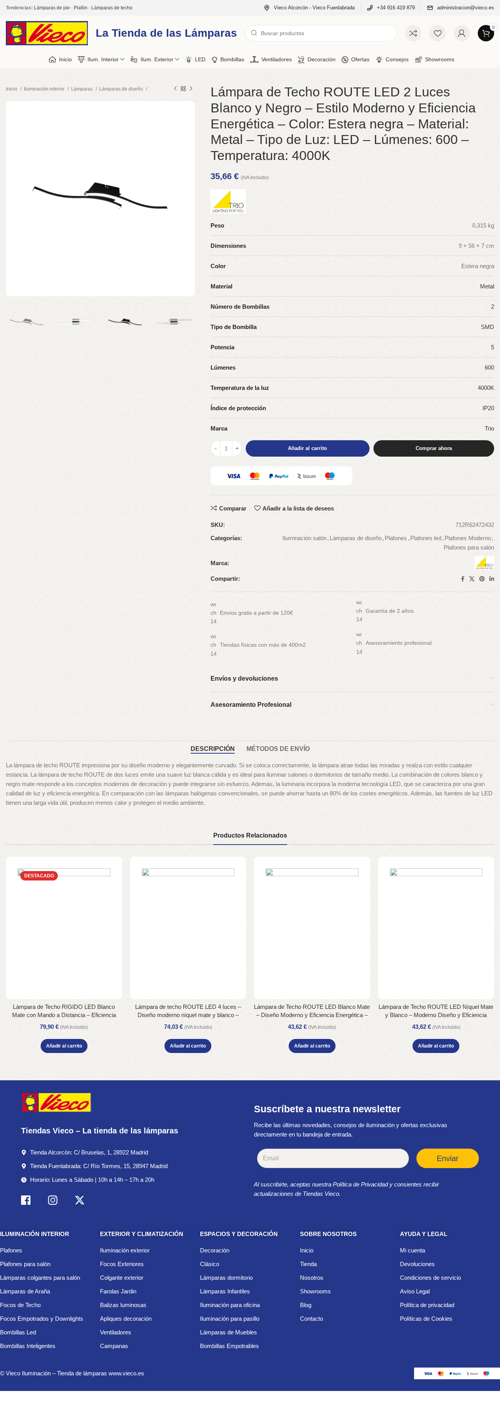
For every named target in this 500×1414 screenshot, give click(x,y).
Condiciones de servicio (430, 1277)
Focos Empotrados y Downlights (41, 1318)
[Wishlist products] (437, 33)
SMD (487, 327)
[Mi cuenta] (462, 33)
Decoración (214, 1250)
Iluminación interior (45, 89)
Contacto (311, 1318)
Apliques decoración (126, 1318)
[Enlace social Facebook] (463, 579)
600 (489, 367)
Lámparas (82, 89)
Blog (305, 1305)
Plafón (81, 8)
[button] (64, 1046)
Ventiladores (115, 1332)
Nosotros (311, 1277)
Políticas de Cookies (426, 1318)
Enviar (448, 1158)
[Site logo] (47, 32)
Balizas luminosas (123, 1305)
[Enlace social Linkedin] (491, 579)
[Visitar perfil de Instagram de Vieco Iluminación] (52, 1201)
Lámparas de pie (52, 8)
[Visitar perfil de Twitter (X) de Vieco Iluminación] (79, 1201)
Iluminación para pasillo (229, 1318)
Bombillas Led (18, 1332)
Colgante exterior (121, 1277)
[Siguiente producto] (191, 89)
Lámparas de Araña (25, 1291)
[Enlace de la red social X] (472, 579)
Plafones (396, 538)
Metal (487, 286)
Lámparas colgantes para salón (40, 1277)
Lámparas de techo (111, 8)
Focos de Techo (20, 1305)
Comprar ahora (434, 448)
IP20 (488, 408)
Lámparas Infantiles (225, 1291)
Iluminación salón (304, 538)
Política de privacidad (427, 1305)
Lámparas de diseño (121, 89)
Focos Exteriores (122, 1264)
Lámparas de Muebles (228, 1332)
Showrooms (315, 1291)
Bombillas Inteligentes (27, 1346)
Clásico (209, 1264)
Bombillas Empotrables (229, 1346)
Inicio (12, 89)
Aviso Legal (415, 1291)
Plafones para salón (469, 547)
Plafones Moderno (468, 538)
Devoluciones (417, 1264)
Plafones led (425, 538)
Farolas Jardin (118, 1291)
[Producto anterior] (175, 89)
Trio (489, 428)
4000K (486, 387)
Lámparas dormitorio (226, 1277)
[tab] (213, 749)
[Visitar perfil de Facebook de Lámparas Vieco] (25, 1201)
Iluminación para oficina (230, 1305)
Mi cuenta (412, 1250)
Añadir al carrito (307, 448)
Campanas (114, 1346)
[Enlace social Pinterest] (482, 579)
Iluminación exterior (125, 1250)
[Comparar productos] (413, 33)
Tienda (308, 1264)
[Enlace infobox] (309, 8)
